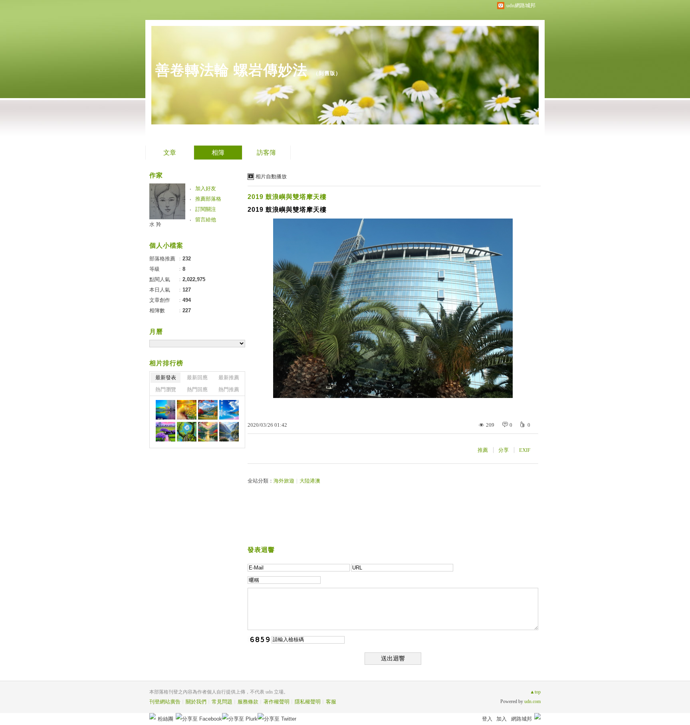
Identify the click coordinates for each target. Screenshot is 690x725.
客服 (331, 702)
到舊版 (327, 73)
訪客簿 (266, 152)
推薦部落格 (208, 199)
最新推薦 (228, 377)
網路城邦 (521, 719)
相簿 (218, 152)
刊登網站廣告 (164, 702)
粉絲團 (165, 719)
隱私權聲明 (308, 702)
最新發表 (165, 377)
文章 (169, 152)
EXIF (524, 450)
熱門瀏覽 (165, 389)
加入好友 (205, 188)
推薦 (483, 450)
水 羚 (155, 224)
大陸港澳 (309, 481)
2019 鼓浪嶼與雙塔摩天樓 (287, 196)
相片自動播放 (271, 176)
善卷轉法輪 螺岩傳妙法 (231, 70)
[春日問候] (165, 410)
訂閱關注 (205, 209)
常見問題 (222, 702)
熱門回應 (197, 389)
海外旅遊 (284, 481)
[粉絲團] (152, 716)
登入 (487, 719)
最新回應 (197, 377)
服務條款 (248, 702)
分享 (503, 450)
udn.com (532, 701)
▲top (535, 692)
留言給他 (205, 220)
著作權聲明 (276, 702)
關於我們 (196, 702)
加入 (501, 719)
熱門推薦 (228, 389)
